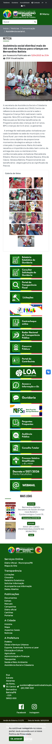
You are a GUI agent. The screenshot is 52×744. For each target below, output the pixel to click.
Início (6, 28)
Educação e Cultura (13, 650)
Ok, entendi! (16, 739)
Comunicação (28, 28)
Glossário (8, 577)
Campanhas (10, 606)
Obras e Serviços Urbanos (16, 644)
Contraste (36, 3)
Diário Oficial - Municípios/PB (18, 563)
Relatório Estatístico (14, 580)
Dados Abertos (11, 589)
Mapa (7, 627)
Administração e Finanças (17, 656)
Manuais (8, 604)
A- (46, 3)
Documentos (10, 598)
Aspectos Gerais (12, 630)
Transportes (10, 659)
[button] (35, 22)
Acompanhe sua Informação (18, 586)
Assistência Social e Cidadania (19, 665)
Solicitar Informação (14, 583)
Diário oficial (10, 609)
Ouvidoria (15, 3)
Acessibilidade (25, 3)
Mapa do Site (10, 566)
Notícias (15, 28)
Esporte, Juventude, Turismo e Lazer (21, 647)
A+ (43, 3)
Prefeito (8, 641)
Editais (7, 601)
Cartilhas (8, 612)
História (8, 624)
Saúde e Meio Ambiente (15, 662)
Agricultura (9, 653)
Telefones (6, 3)
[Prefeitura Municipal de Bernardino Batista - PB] (19, 14)
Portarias (8, 615)
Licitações (9, 574)
